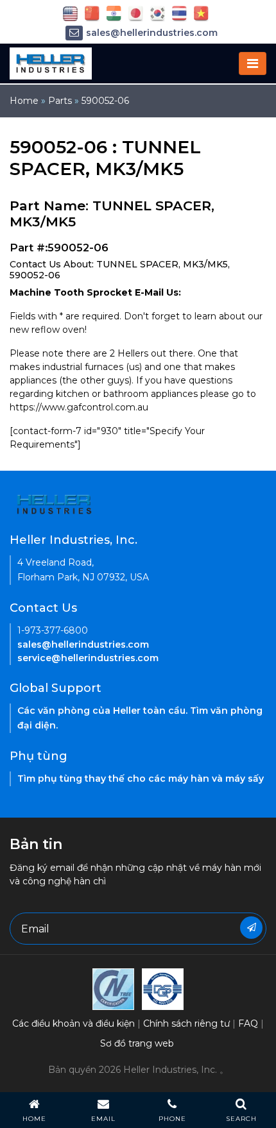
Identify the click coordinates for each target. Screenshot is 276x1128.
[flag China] (92, 13)
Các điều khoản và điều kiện (73, 1023)
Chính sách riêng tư (186, 1023)
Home (24, 100)
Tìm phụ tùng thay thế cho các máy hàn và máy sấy (140, 778)
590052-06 (105, 100)
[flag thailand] (179, 13)
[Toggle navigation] (252, 63)
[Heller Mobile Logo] (50, 63)
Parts (60, 100)
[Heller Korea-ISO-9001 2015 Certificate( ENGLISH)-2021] (113, 988)
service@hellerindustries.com (88, 658)
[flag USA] (70, 13)
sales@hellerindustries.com (152, 32)
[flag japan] (135, 13)
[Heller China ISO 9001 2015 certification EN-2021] (162, 988)
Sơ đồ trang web (137, 1043)
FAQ (248, 1023)
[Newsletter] (251, 927)
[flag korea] (157, 13)
